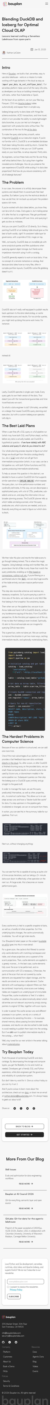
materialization (13, 1044)
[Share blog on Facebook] (34, 1108)
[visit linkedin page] (9, 1342)
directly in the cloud (10, 763)
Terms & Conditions (11, 1386)
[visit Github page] (3, 1342)
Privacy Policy (16, 1289)
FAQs (5, 1371)
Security (6, 1381)
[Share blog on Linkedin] (14, 1108)
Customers (7, 1356)
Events (35, 1371)
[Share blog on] (21, 1108)
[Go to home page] (12, 4)
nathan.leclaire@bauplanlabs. (16, 1096)
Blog (34, 1361)
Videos (35, 1366)
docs (27, 1092)
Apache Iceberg (24, 103)
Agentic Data (38, 1356)
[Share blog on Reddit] (27, 1108)
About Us (7, 1361)
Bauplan (12, 73)
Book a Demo (8, 1366)
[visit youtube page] (16, 1342)
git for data (32, 129)
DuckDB (14, 138)
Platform (6, 1352)
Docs (35, 1352)
